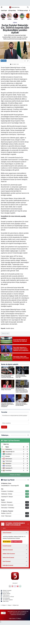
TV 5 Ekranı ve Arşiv (22, 10)
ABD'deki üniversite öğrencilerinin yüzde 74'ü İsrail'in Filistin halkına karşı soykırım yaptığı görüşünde (22, 390)
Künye (9, 605)
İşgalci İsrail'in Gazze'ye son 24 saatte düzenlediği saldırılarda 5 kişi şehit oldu (7, 376)
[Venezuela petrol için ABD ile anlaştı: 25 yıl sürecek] (7, 383)
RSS (4, 613)
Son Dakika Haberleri (8, 599)
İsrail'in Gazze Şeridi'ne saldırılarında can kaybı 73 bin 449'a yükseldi (21, 404)
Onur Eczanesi (7, 561)
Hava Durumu (6, 592)
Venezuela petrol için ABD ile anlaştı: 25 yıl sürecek (7, 389)
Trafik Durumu (6, 595)
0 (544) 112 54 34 (17, 541)
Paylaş (4, 60)
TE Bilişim (18, 618)
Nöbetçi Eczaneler (7, 590)
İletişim (4, 605)
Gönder (4, 427)
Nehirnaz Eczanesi (8, 549)
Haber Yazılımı (12, 618)
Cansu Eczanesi (7, 532)
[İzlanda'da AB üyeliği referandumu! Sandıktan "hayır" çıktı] (22, 370)
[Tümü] (28, 435)
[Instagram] (15, 586)
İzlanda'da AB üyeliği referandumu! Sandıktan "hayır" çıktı (21, 376)
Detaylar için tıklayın (15, 474)
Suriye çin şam (5, 333)
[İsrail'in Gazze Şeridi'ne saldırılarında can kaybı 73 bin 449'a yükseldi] (22, 398)
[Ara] (27, 7)
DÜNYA (15, 22)
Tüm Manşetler (6, 598)
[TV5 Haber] (14, 7)
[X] (10, 586)
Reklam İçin (16, 605)
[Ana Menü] (1, 7)
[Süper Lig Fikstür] (28, 480)
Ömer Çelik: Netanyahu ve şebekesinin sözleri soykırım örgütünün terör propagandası (7, 405)
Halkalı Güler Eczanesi (9, 553)
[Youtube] (17, 586)
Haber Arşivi (6, 601)
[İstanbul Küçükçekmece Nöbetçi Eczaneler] (28, 524)
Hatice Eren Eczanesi (8, 557)
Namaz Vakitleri (6, 593)
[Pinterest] (12, 586)
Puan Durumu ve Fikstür (8, 596)
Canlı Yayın (4, 10)
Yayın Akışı (13, 10)
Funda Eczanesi (7, 546)
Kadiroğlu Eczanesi (8, 565)
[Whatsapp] (20, 586)
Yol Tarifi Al (7, 541)
